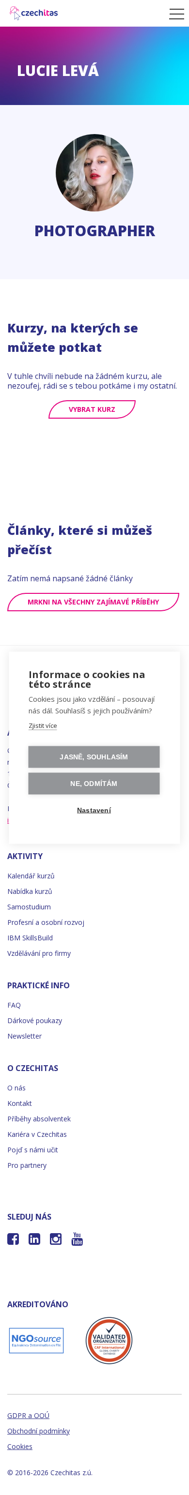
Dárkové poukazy (34, 1020)
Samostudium (29, 906)
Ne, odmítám (93, 783)
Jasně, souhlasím (94, 756)
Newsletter (24, 1036)
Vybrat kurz (92, 409)
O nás (16, 1087)
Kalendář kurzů (31, 875)
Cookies (19, 1446)
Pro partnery (27, 1165)
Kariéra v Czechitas (37, 1134)
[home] (82, 13)
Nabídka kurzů (29, 891)
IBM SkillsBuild (30, 937)
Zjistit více (43, 725)
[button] (174, 13)
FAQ (14, 1005)
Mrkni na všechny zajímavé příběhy (93, 601)
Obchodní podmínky (38, 1430)
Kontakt (19, 1103)
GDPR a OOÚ (28, 1415)
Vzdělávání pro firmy (39, 953)
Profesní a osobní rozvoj (45, 922)
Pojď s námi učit (32, 1149)
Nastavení (94, 810)
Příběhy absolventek (39, 1118)
